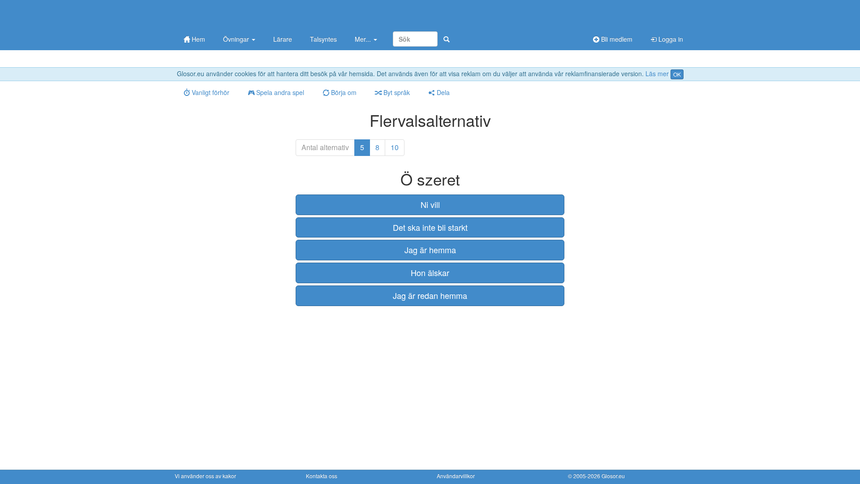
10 (395, 147)
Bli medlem (615, 39)
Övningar (237, 39)
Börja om (343, 92)
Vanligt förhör (209, 92)
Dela (442, 92)
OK (677, 74)
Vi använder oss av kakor (205, 476)
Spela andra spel (279, 92)
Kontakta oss (321, 476)
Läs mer (657, 73)
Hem (197, 39)
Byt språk (396, 92)
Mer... (364, 39)
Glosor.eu (613, 476)
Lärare (282, 39)
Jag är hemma (430, 249)
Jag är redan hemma (430, 295)
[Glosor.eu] (221, 14)
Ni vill (430, 204)
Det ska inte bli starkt (430, 227)
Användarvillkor (456, 476)
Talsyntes (323, 39)
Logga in (670, 39)
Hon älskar (430, 272)
